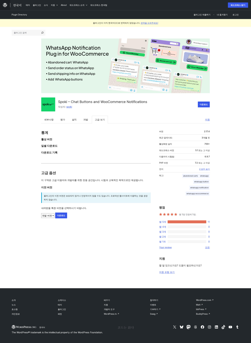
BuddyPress (203, 314)
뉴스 (14, 304)
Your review (165, 247)
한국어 (42, 327)
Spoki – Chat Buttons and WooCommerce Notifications (102, 102)
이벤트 (153, 304)
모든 (207, 247)
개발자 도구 (109, 309)
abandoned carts (190, 176)
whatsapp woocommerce (198, 193)
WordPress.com (205, 300)
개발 (85, 119)
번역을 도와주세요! (149, 23)
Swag (154, 314)
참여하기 (154, 300)
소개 (14, 300)
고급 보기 (100, 119)
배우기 (107, 300)
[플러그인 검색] (42, 33)
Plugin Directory (19, 14)
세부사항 (49, 119)
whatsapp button (201, 182)
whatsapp (204, 176)
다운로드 (204, 104)
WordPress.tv (111, 314)
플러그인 (62, 309)
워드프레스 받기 (238, 5)
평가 (62, 119)
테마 (60, 304)
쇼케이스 (62, 300)
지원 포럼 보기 (167, 272)
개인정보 (16, 314)
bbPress (201, 309)
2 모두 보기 (204, 169)
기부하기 (155, 309)
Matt (199, 304)
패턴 (60, 314)
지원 (207, 119)
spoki (69, 106)
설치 (74, 119)
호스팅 (15, 309)
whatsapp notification (199, 188)
